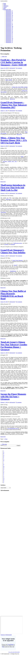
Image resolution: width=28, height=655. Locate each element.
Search (2, 445)
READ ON (12, 99)
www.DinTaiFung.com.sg (13, 428)
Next (6, 439)
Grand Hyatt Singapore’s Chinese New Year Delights (13, 251)
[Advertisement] (6, 512)
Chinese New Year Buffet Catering (19, 87)
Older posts (4, 56)
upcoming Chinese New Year (10, 161)
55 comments (18, 402)
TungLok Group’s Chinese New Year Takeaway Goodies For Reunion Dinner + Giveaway (14, 346)
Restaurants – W (9, 38)
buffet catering (9, 79)
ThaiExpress (8, 199)
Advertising (5, 5)
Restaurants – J (9, 22)
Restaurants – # (9, 10)
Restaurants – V (9, 37)
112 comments (19, 352)
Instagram (13, 244)
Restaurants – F (9, 18)
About (4, 4)
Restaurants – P (9, 30)
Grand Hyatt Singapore (17, 260)
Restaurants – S (9, 33)
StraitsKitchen (13, 271)
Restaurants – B (9, 13)
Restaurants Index (7, 9)
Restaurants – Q (9, 31)
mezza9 (15, 265)
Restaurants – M (9, 26)
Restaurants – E (9, 16)
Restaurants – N (9, 27)
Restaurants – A (9, 11)
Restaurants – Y (9, 41)
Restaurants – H (9, 20)
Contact (5, 7)
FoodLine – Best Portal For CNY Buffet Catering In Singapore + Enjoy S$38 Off (14, 62)
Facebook (6, 244)
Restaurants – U (9, 36)
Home (4, 3)
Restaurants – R (9, 32)
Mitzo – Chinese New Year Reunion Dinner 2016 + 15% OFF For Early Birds (14, 140)
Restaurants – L (9, 25)
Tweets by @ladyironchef (6, 634)
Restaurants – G (9, 19)
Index (4, 8)
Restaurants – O (9, 29)
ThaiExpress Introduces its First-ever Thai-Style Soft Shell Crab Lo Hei (13, 187)
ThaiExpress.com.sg (17, 243)
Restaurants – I (9, 21)
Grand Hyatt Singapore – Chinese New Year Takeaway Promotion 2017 (14, 105)
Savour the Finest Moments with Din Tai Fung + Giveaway (13, 396)
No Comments (19, 68)
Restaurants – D (9, 15)
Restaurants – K (9, 24)
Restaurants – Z (9, 42)
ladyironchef (12, 68)
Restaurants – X (9, 39)
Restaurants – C (9, 14)
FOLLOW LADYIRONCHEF (14, 652)
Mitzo (22, 156)
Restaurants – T (9, 35)
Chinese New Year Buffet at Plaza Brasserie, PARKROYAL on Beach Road (13, 295)
